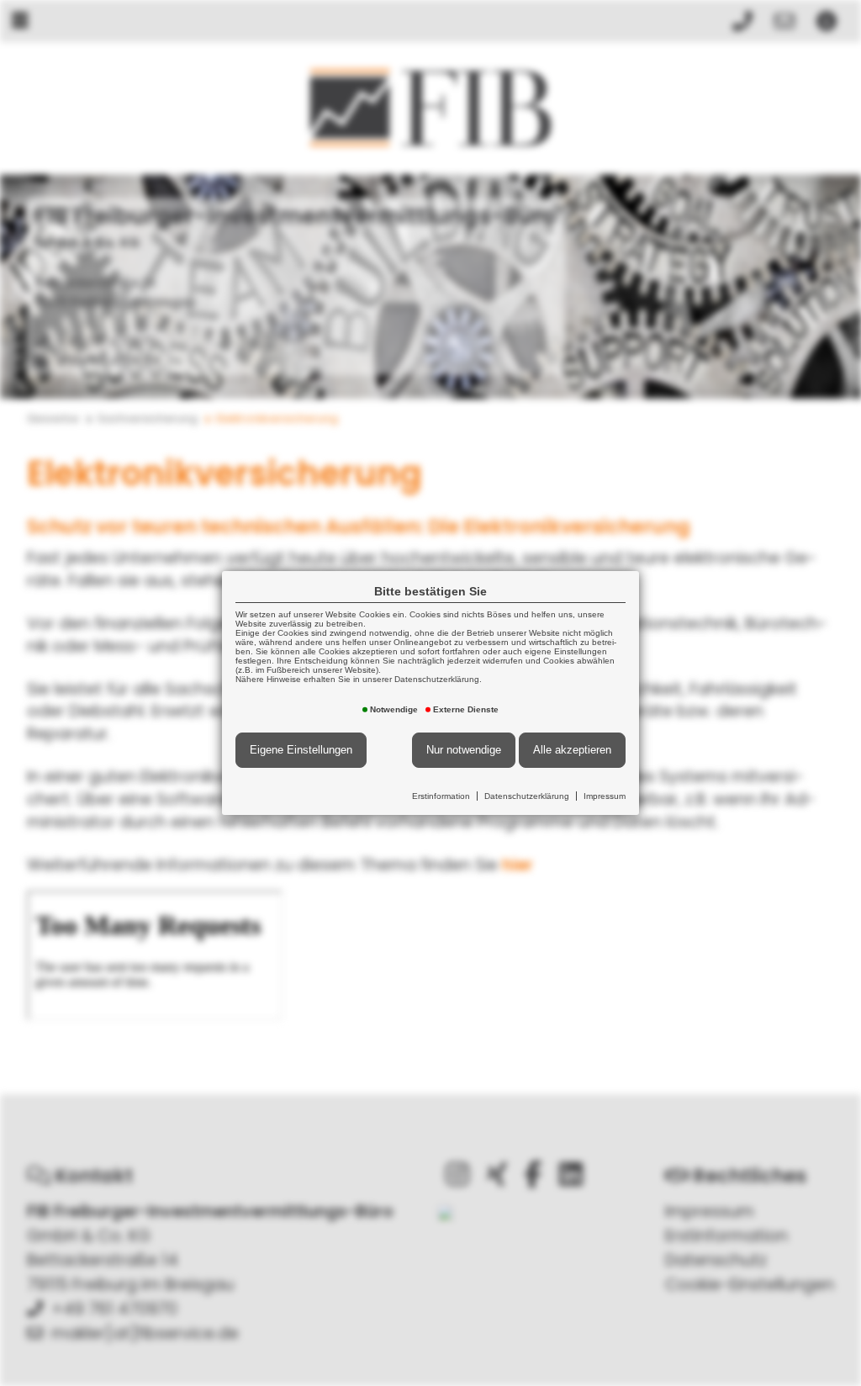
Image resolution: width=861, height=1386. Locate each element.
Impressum (605, 796)
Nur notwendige (463, 749)
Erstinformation (441, 796)
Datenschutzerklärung (526, 796)
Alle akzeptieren (572, 749)
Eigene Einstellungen (301, 749)
